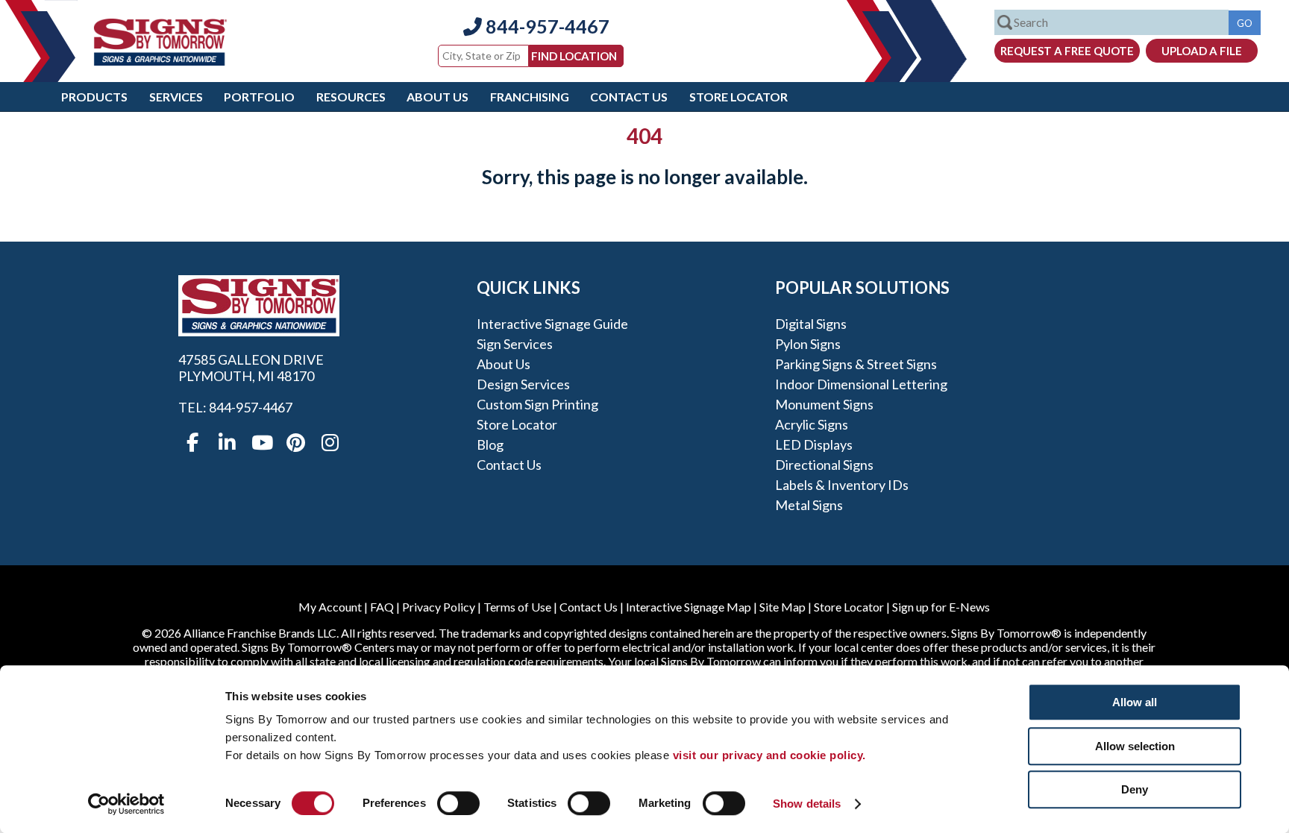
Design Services (523, 384)
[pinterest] (295, 443)
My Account (330, 607)
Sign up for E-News (941, 607)
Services (176, 96)
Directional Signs (824, 464)
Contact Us (629, 96)
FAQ (382, 607)
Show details (807, 803)
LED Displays (814, 444)
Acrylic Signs (811, 424)
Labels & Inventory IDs (842, 485)
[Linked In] (227, 443)
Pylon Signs (808, 344)
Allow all (1134, 702)
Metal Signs (809, 505)
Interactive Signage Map (688, 607)
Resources (351, 96)
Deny (1134, 789)
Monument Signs (824, 404)
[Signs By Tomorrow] (160, 61)
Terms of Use (517, 607)
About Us (437, 96)
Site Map (782, 607)
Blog (490, 444)
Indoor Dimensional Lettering (861, 384)
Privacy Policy (438, 607)
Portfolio (259, 96)
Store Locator (738, 96)
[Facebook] (192, 443)
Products (94, 96)
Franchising (529, 96)
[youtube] (261, 443)
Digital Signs (811, 323)
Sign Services (515, 344)
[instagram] (330, 443)
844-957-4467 (545, 26)
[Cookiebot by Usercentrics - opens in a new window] (126, 804)
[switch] (458, 803)
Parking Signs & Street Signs (856, 364)
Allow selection (1135, 746)
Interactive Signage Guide (552, 323)
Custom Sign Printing (537, 404)
